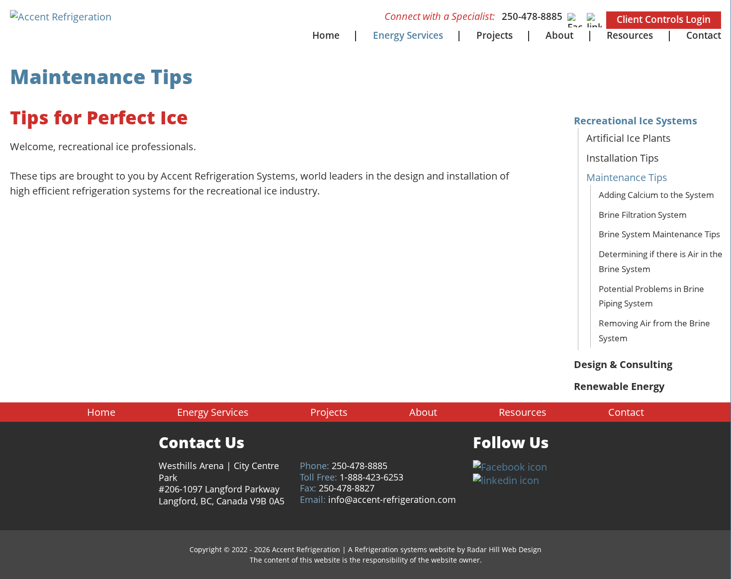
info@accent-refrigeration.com (392, 499)
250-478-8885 (532, 16)
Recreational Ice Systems (635, 120)
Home (326, 35)
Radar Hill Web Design (504, 549)
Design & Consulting (623, 364)
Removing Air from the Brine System (654, 330)
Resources (630, 35)
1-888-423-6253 (371, 477)
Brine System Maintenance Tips (659, 234)
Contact (703, 35)
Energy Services (408, 35)
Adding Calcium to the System (656, 194)
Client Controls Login (664, 19)
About (559, 35)
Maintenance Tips (626, 177)
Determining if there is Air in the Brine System (661, 261)
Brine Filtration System (643, 214)
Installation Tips (622, 158)
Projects (494, 35)
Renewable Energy (619, 386)
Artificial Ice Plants (628, 138)
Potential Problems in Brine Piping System (651, 296)
